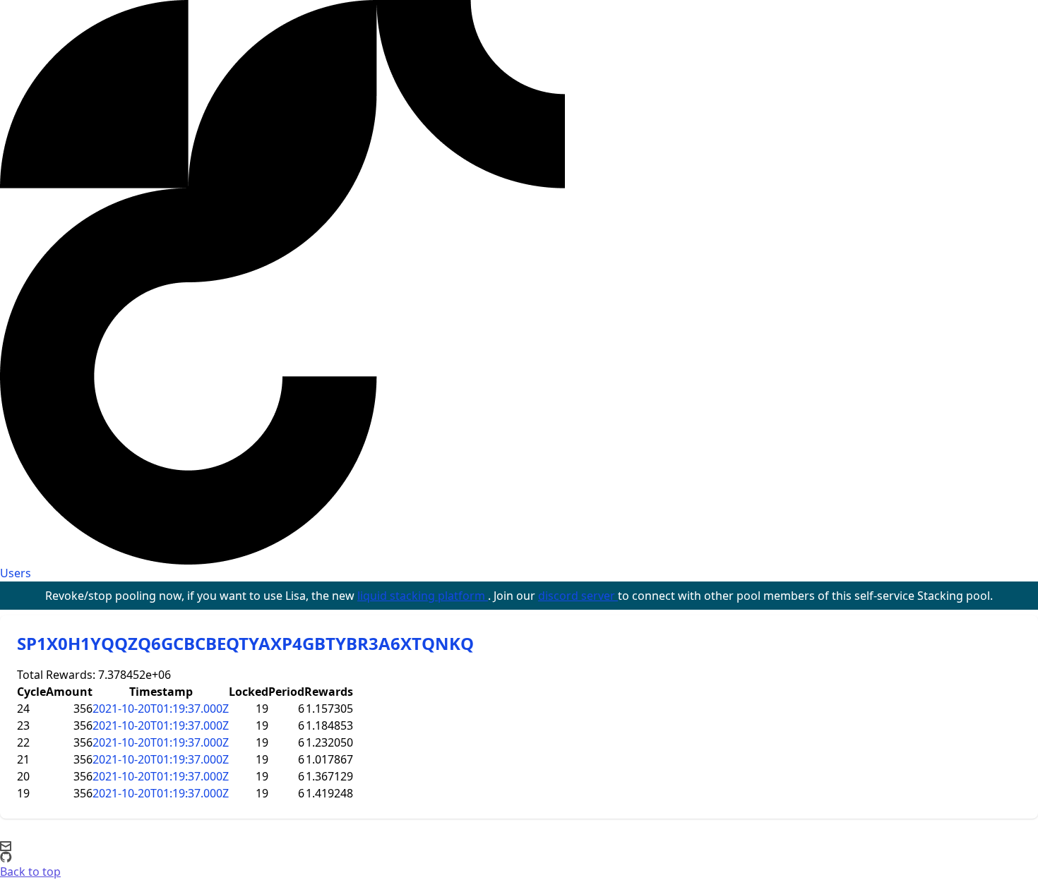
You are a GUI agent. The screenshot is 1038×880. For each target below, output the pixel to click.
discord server (578, 595)
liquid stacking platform (422, 595)
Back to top (30, 871)
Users (15, 573)
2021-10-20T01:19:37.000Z (161, 708)
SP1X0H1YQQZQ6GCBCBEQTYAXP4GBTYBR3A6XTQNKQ (245, 643)
